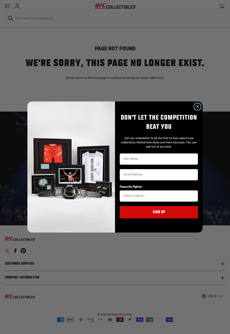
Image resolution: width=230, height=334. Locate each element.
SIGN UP (159, 212)
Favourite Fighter (131, 187)
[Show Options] (193, 196)
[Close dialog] (197, 106)
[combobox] (157, 196)
